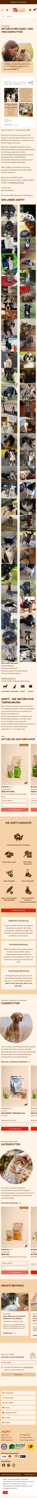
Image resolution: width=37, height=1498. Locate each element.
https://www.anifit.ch (27, 1442)
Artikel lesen (8, 1335)
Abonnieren (18, 1377)
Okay (5, 1495)
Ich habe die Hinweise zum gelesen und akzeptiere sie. (18, 1370)
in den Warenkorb (15, 1131)
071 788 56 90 (25, 1437)
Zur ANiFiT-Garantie (18, 913)
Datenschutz (28, 1369)
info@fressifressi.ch (17, 185)
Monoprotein (24, 747)
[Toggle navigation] (2, 9)
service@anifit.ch (26, 1440)
